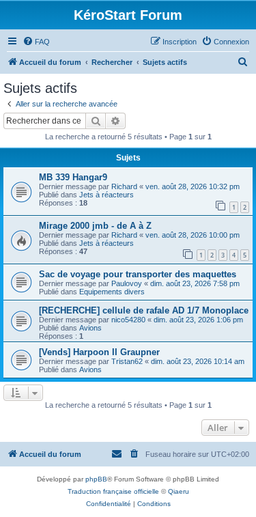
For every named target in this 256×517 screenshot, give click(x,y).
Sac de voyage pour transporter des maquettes (137, 274)
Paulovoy (126, 283)
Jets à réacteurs (106, 195)
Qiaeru (178, 491)
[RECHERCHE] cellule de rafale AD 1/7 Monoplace (143, 310)
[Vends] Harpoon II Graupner (99, 352)
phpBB (96, 479)
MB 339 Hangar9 (73, 177)
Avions (90, 328)
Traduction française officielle (113, 491)
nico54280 (128, 320)
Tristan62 (127, 361)
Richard (124, 186)
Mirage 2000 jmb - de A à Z (95, 226)
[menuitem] (36, 41)
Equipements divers (112, 292)
